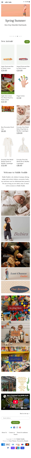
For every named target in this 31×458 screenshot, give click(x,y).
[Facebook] (14, 427)
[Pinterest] (20, 427)
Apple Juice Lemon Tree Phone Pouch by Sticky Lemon (7, 97)
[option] (15, 19)
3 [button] (13, 36)
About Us (4, 432)
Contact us (12, 432)
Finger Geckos (21, 96)
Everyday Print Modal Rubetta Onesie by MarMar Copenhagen (7, 161)
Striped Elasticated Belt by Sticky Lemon (23, 67)
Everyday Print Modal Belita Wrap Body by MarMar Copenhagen (23, 129)
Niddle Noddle (20, 439)
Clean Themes (12, 441)
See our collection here (15, 29)
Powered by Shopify (22, 441)
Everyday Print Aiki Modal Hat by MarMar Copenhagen (23, 161)
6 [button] (19, 36)
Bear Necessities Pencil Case (7, 128)
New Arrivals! (7, 41)
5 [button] (17, 36)
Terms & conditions (22, 432)
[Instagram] (17, 427)
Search (15, 434)
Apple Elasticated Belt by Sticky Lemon (7, 67)
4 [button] (15, 36)
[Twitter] (11, 427)
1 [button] (10, 36)
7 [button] (21, 36)
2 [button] (12, 36)
